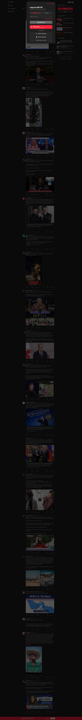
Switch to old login (50, 3)
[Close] (29, 3)
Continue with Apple (42, 36)
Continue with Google (42, 33)
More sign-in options (42, 40)
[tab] (35, 13)
